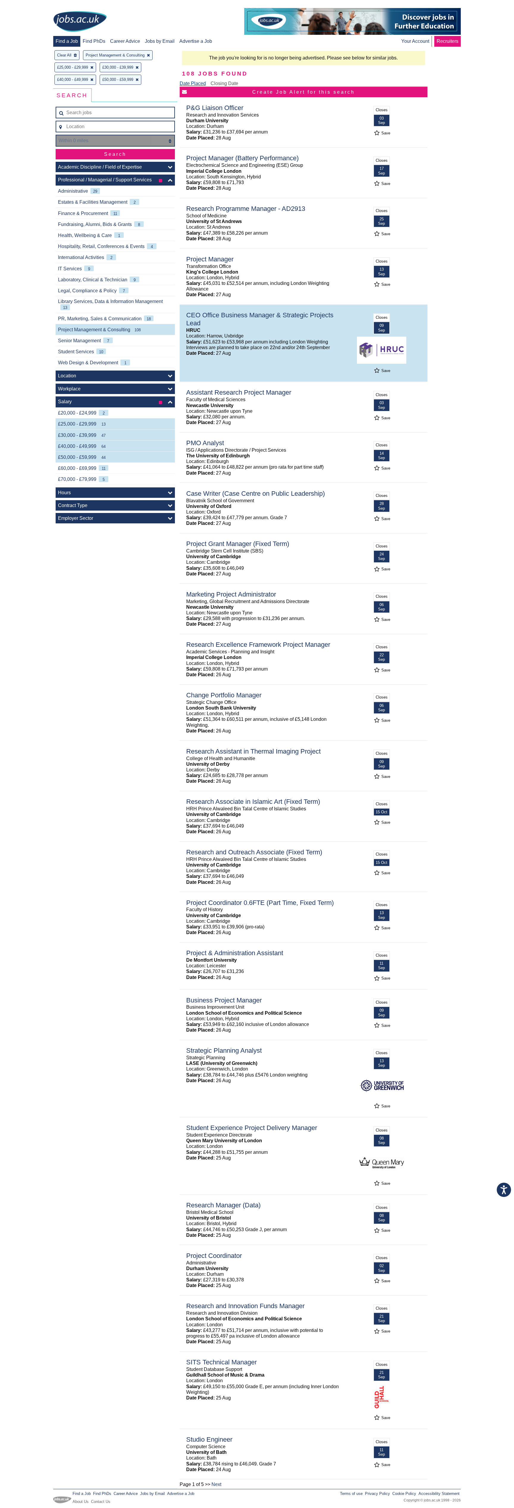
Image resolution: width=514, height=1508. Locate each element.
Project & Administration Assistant (234, 953)
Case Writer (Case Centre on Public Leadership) (255, 493)
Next (216, 1484)
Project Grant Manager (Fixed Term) (237, 543)
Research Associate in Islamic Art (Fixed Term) (253, 801)
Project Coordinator (214, 1255)
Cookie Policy (404, 1493)
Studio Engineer (209, 1439)
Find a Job (67, 41)
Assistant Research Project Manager (238, 392)
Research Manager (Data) (223, 1205)
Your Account (415, 41)
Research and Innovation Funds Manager (245, 1306)
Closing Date (224, 83)
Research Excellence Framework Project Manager (258, 644)
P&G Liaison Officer (214, 108)
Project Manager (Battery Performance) (242, 158)
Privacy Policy (377, 1493)
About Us (81, 1501)
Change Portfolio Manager (223, 695)
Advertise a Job (195, 41)
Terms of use (351, 1493)
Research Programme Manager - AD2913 (245, 208)
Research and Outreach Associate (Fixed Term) (254, 852)
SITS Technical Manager (221, 1362)
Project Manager (210, 259)
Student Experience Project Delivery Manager (251, 1128)
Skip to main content (23, 5)
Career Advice (125, 41)
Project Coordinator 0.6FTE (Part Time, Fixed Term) (260, 902)
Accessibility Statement (439, 1493)
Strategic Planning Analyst (224, 1050)
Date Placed (193, 83)
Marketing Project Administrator (231, 594)
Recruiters (447, 41)
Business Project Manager (224, 1000)
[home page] (80, 22)
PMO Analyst (205, 443)
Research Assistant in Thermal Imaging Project (253, 751)
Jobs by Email (160, 41)
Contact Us (100, 1501)
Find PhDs (94, 41)
